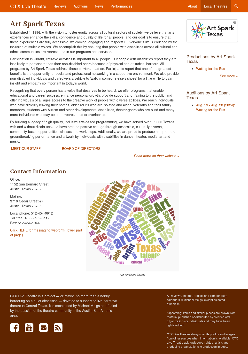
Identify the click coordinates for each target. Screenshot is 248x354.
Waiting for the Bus (210, 68)
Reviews (60, 6)
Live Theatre (28, 6)
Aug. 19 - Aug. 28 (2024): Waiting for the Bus (215, 107)
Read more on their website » (156, 155)
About (192, 6)
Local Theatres (215, 6)
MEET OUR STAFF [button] (26, 148)
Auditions (81, 6)
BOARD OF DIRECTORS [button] (80, 148)
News (99, 6)
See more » (229, 75)
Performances (121, 6)
